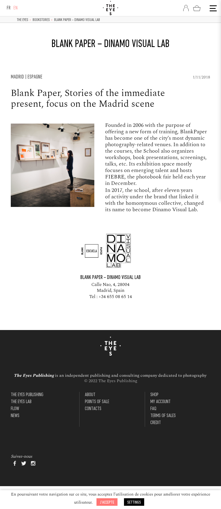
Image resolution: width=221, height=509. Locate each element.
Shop (154, 394)
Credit (155, 422)
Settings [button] (134, 502)
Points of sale (97, 401)
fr (9, 8)
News (15, 415)
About (90, 394)
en (15, 8)
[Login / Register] (186, 8)
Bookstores (41, 20)
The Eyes (22, 20)
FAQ (153, 408)
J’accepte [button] (107, 502)
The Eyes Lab (21, 401)
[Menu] (213, 8)
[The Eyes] (110, 8)
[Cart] (197, 8)
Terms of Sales (163, 415)
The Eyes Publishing (27, 394)
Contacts (93, 408)
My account (160, 401)
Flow (15, 408)
